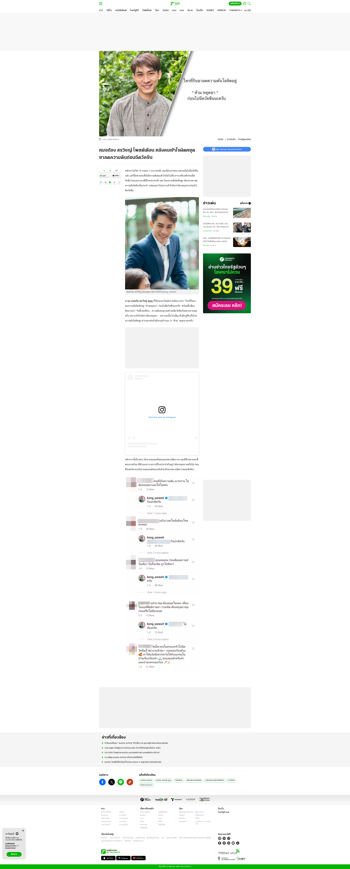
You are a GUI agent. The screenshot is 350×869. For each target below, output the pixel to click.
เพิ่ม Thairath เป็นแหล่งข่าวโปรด (229, 149)
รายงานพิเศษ (145, 812)
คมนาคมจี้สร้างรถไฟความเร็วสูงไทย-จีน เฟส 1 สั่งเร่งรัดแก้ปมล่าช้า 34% (216, 211)
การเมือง (122, 815)
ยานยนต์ (122, 822)
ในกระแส (206, 245)
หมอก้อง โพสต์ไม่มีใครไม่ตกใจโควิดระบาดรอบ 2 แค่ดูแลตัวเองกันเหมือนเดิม (133, 762)
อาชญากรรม (207, 231)
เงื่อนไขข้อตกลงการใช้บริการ (111, 841)
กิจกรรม (104, 838)
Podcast (143, 825)
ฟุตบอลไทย (199, 812)
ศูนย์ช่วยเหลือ (172, 838)
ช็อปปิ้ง (221, 809)
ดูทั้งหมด (244, 203)
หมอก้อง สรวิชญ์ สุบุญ (163, 780)
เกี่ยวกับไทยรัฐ (127, 838)
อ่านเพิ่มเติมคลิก (10, 845)
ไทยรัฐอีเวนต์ (223, 812)
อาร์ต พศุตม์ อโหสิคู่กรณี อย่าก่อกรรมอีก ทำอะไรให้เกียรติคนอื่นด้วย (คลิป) (133, 748)
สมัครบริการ (235, 3)
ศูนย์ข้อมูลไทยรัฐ (153, 838)
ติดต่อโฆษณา (139, 841)
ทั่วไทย (121, 812)
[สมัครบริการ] (227, 283)
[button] (101, 182)
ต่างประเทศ (123, 818)
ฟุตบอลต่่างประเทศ (186, 812)
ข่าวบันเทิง (231, 139)
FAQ (162, 838)
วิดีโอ (160, 822)
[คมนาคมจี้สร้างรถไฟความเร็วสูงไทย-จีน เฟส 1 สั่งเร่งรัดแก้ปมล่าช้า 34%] (242, 213)
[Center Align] (23, 831)
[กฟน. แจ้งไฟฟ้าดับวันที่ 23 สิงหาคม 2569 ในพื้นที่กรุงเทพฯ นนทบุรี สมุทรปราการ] (242, 242)
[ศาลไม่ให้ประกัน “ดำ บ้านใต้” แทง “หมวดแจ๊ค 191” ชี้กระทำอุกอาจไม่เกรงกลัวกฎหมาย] (242, 227)
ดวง (141, 818)
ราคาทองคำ (105, 825)
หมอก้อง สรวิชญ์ (146, 780)
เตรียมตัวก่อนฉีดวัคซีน (193, 780)
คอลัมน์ (143, 815)
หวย (159, 818)
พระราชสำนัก (106, 812)
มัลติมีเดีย (143, 828)
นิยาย (142, 822)
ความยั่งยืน (123, 825)
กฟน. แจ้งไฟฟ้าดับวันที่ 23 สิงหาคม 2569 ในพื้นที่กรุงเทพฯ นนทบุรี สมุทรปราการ (217, 240)
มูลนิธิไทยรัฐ (140, 838)
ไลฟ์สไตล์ (161, 825)
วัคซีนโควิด (178, 780)
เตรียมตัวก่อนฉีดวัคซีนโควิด (214, 780)
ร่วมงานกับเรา (115, 838)
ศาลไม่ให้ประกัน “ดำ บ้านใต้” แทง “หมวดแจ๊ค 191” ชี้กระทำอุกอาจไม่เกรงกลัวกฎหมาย (216, 226)
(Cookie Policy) (10, 848)
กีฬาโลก (182, 818)
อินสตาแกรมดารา (146, 785)
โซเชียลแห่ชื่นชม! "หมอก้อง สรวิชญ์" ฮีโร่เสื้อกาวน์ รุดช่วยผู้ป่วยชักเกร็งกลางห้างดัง (136, 743)
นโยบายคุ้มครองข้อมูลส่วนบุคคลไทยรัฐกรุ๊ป (195, 838)
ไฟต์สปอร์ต (199, 815)
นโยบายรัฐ (206, 216)
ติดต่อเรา (128, 841)
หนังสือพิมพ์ (162, 812)
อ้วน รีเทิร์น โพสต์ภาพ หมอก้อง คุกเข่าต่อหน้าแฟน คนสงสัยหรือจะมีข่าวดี (132, 753)
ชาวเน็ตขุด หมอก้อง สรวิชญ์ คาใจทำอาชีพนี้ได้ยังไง (124, 757)
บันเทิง (220, 139)
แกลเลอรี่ (182, 822)
